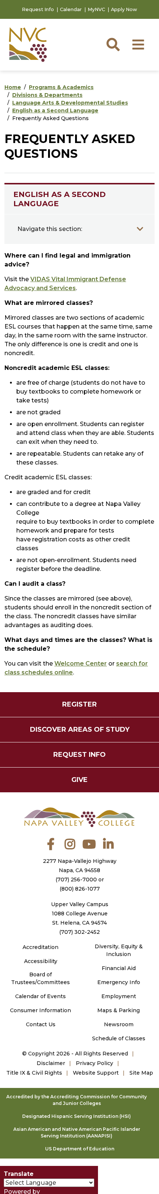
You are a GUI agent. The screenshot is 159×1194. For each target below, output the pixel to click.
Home (12, 87)
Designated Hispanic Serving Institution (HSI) (76, 1116)
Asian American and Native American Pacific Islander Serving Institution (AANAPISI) (76, 1132)
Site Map (141, 1072)
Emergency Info (118, 982)
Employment (118, 996)
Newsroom (118, 1024)
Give (79, 780)
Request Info (38, 9)
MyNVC (96, 9)
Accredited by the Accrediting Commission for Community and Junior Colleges (76, 1100)
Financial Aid (119, 968)
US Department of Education (79, 1149)
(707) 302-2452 (79, 932)
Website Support (96, 1072)
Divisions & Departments (47, 95)
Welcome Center (80, 663)
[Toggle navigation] (140, 229)
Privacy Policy (94, 1063)
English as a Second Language (55, 110)
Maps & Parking (118, 1010)
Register (79, 704)
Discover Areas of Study (79, 729)
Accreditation (40, 947)
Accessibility (40, 961)
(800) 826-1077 (80, 888)
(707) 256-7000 (76, 879)
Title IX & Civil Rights (34, 1072)
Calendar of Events (40, 996)
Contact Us (40, 1024)
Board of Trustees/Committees (40, 978)
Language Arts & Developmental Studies (70, 102)
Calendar (71, 9)
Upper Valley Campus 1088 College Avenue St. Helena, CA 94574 (79, 913)
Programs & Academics (61, 87)
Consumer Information (40, 1010)
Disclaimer (51, 1063)
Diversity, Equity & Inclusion (119, 950)
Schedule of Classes (118, 1038)
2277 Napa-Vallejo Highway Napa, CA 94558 (79, 866)
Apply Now (124, 9)
